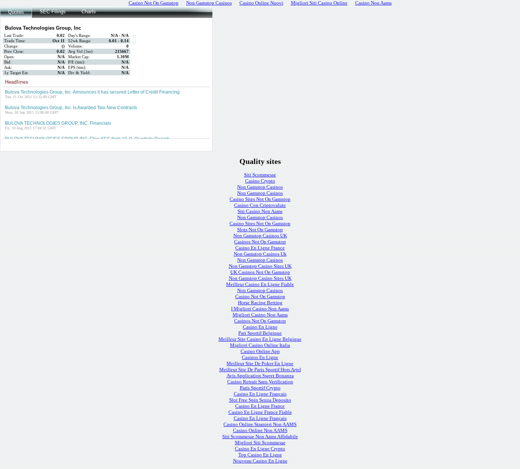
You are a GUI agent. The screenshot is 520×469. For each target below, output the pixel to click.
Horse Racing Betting (260, 302)
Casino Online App (260, 351)
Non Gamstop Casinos (260, 187)
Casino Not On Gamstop (260, 296)
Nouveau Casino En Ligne (260, 461)
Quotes (16, 12)
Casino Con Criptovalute (260, 205)
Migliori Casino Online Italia (260, 345)
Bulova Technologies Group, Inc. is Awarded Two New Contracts (71, 107)
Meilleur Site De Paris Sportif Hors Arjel (260, 369)
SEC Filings (53, 11)
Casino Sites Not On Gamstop (260, 199)
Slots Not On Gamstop (260, 229)
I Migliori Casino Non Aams (260, 309)
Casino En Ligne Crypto (260, 449)
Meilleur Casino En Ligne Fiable (260, 284)
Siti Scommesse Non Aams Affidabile (260, 436)
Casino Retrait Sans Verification (260, 382)
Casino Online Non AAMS (260, 430)
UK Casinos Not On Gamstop (260, 272)
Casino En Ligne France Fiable (260, 412)
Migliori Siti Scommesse (260, 442)
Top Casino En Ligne (260, 455)
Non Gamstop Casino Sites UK (260, 266)
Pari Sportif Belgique (260, 333)
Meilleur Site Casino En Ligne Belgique (260, 339)
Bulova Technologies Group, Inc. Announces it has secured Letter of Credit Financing (92, 92)
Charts (88, 11)
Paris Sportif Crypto (260, 388)
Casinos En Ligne (260, 357)
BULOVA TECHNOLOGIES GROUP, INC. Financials (58, 123)
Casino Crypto (260, 181)
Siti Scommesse (260, 175)
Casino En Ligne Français (260, 394)
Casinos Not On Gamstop (260, 242)
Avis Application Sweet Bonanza (260, 375)
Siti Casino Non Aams (260, 211)
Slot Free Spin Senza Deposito (260, 400)
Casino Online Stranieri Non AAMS (260, 424)
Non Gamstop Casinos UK (260, 235)
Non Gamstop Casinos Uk (260, 254)
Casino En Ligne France (260, 248)
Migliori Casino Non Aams (260, 315)
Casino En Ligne (260, 327)
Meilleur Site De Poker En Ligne (260, 363)
